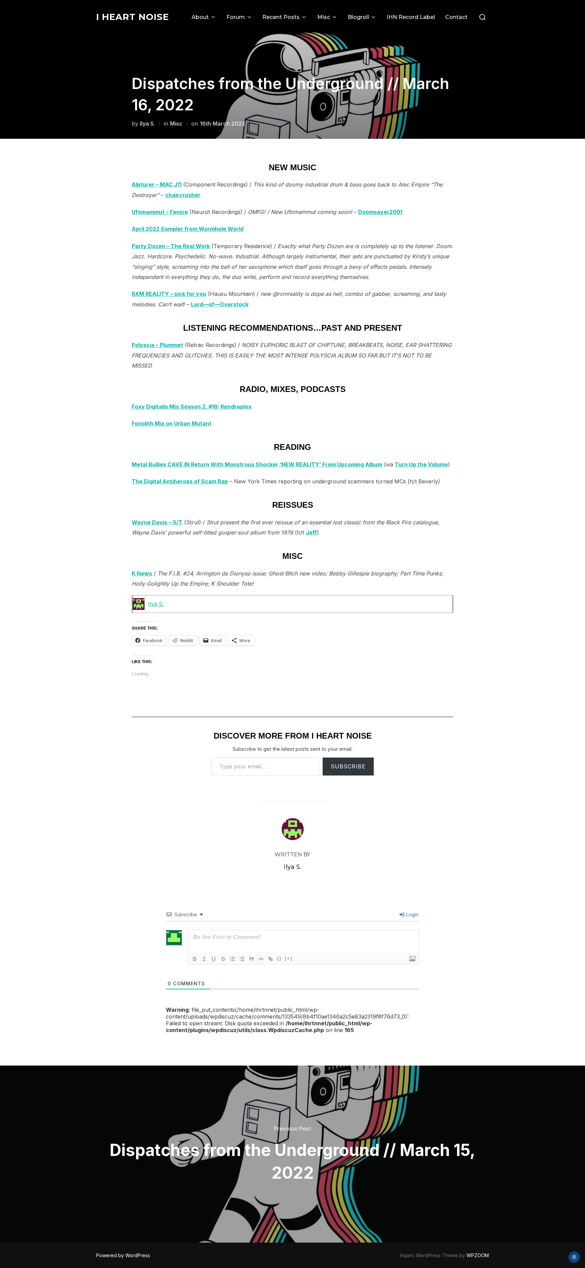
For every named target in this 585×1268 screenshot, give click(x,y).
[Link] (270, 959)
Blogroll (358, 17)
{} (279, 958)
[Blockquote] (251, 959)
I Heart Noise (132, 17)
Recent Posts (281, 17)
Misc (323, 17)
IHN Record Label (411, 17)
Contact (456, 17)
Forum (235, 17)
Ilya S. (147, 123)
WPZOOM (478, 1255)
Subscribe (348, 766)
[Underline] (213, 959)
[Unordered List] (242, 959)
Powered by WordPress (123, 1255)
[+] (288, 958)
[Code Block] (261, 959)
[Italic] (204, 959)
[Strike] (223, 959)
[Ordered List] (232, 959)
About (200, 17)
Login (411, 914)
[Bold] (194, 959)
